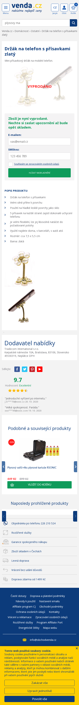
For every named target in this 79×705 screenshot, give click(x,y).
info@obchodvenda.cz (43, 640)
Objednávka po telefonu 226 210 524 (33, 523)
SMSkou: (13, 149)
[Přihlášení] (64, 7)
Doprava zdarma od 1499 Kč (28, 579)
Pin (32, 369)
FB (17, 369)
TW (24, 369)
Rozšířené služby (21, 532)
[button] (39, 484)
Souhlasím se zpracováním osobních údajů (36, 164)
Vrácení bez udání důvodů (26, 570)
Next (73, 516)
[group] (39, 463)
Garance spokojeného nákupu (29, 542)
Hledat (73, 23)
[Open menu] (6, 7)
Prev (6, 516)
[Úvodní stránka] (27, 9)
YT (39, 369)
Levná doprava (20, 560)
